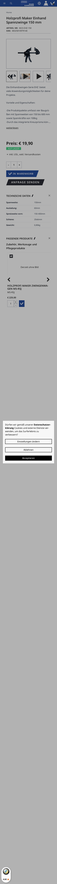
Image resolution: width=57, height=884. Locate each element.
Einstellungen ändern (28, 441)
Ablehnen (28, 449)
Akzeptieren (28, 458)
